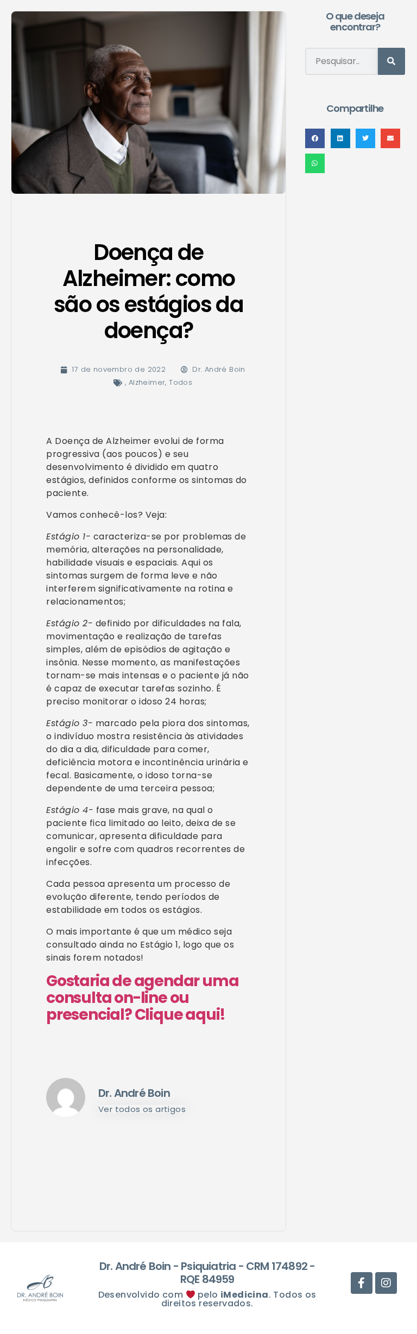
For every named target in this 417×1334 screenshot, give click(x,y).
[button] (315, 138)
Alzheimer (147, 382)
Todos (180, 382)
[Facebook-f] (249, 41)
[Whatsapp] (225, 41)
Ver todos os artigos (142, 1109)
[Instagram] (274, 41)
